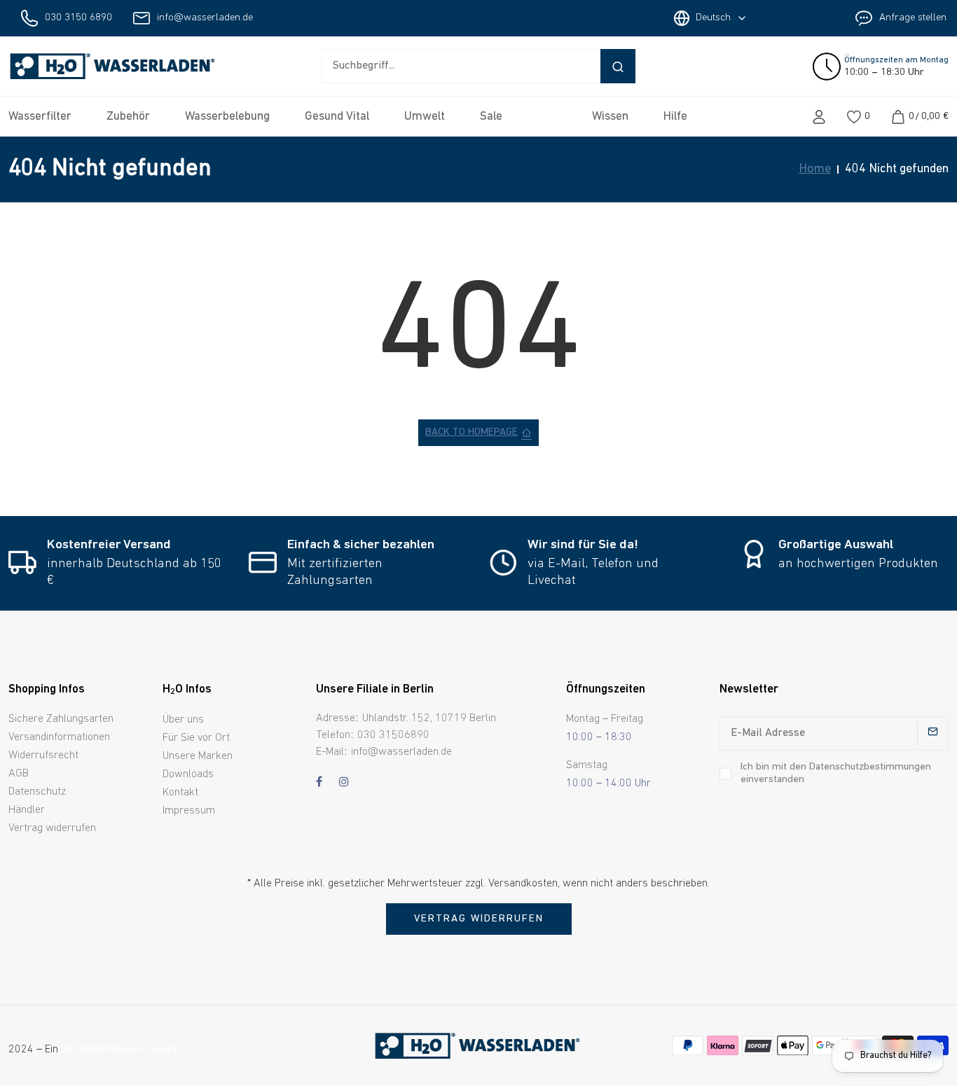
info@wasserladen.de (205, 18)
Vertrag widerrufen (52, 828)
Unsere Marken (198, 756)
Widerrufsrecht (43, 755)
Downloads (188, 774)
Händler (26, 810)
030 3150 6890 (78, 18)
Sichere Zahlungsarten (60, 719)
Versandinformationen (59, 737)
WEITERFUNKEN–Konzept (119, 1049)
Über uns (183, 719)
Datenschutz (37, 792)
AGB (18, 773)
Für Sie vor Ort (196, 738)
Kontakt (180, 792)
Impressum (189, 810)
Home (815, 169)
